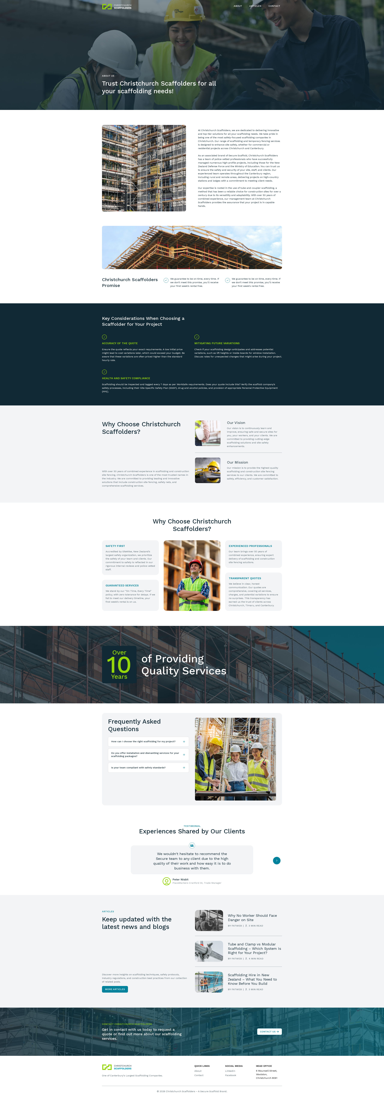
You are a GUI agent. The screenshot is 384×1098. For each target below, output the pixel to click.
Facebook (230, 1075)
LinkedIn (230, 1070)
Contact (274, 6)
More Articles (115, 989)
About (238, 6)
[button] (148, 741)
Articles (255, 6)
